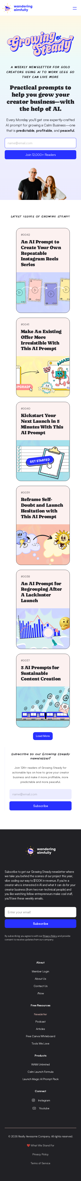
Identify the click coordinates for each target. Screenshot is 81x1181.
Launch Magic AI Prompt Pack (41, 1079)
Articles (40, 1028)
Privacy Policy (40, 1154)
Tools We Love (40, 1043)
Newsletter (40, 1014)
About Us (40, 978)
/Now (40, 993)
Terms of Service (40, 1163)
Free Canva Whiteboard (40, 1036)
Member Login (40, 971)
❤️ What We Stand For (40, 1145)
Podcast (40, 1021)
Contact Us (41, 986)
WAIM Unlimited (40, 1064)
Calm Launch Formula (40, 1071)
